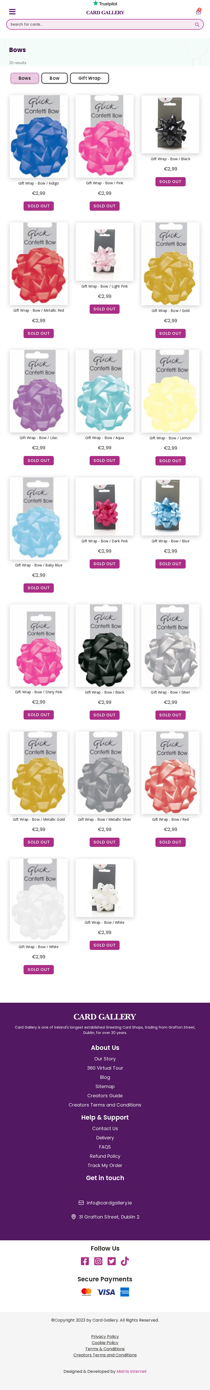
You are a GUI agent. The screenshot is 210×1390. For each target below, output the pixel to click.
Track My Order (105, 1165)
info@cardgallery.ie (109, 1203)
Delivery (105, 1137)
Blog (105, 1077)
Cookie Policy (105, 1343)
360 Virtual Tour (105, 1068)
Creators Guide (105, 1095)
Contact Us (105, 1128)
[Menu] (12, 12)
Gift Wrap (89, 78)
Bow (54, 78)
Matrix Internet (132, 1371)
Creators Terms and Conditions (105, 1105)
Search (197, 24)
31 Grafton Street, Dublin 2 (109, 1217)
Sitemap (105, 1086)
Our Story (105, 1059)
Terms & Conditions (105, 1349)
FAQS (105, 1147)
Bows (25, 78)
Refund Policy (105, 1156)
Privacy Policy (105, 1337)
